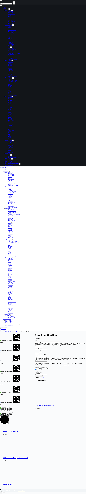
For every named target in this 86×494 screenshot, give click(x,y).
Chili (9, 294)
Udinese (10, 232)
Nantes (9, 248)
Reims (9, 253)
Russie (9, 292)
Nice (9, 249)
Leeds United (11, 196)
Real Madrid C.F (11, 173)
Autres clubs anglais (12, 207)
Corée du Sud (11, 283)
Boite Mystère (8, 314)
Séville (9, 178)
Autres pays (10, 299)
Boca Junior (10, 305)
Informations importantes (10, 325)
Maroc (9, 264)
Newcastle (10, 198)
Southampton (11, 206)
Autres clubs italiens (12, 237)
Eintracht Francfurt (12, 215)
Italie (9, 266)
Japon (9, 269)
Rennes (9, 254)
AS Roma (10, 225)
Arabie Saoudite (11, 281)
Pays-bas (10, 270)
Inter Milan (10, 223)
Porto (9, 311)
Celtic (9, 310)
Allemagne (10, 258)
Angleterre (10, 259)
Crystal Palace (11, 205)
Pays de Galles (11, 291)
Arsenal (9, 189)
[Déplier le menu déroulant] (9, 171)
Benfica (9, 306)
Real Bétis (10, 177)
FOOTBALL (5, 171)
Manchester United (12, 191)
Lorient (9, 252)
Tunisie (9, 277)
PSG (9, 240)
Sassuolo (10, 235)
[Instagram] (0, 489)
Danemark (10, 286)
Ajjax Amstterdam (12, 302)
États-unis (10, 274)
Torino (9, 236)
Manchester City (11, 192)
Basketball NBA (8, 321)
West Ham (10, 201)
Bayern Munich (11, 209)
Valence (9, 184)
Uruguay (10, 280)
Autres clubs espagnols (13, 185)
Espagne (10, 265)
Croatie (9, 273)
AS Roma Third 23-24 (10, 431)
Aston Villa (10, 203)
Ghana (9, 288)
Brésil (9, 262)
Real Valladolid (11, 183)
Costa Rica (10, 285)
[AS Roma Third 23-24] (45, 428)
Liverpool (10, 190)
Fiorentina (10, 229)
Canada (9, 276)
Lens (9, 243)
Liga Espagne (8, 172)
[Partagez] (3, 492)
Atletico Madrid (11, 175)
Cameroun (10, 282)
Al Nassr (10, 304)
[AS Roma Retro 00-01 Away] (45, 402)
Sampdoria (10, 234)
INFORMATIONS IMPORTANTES (11, 323)
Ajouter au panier (38, 376)
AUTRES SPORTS (7, 319)
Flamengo (10, 309)
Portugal (10, 268)
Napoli (9, 224)
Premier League (8, 186)
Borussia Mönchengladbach (14, 214)
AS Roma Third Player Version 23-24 (15, 458)
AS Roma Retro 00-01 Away (44, 405)
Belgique (10, 271)
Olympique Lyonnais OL (13, 241)
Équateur (10, 287)
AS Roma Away (8, 484)
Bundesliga (7, 208)
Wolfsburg (10, 219)
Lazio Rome (10, 231)
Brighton (10, 200)
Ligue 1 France (8, 239)
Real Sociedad (11, 179)
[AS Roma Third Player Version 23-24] (13, 454)
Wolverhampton (11, 202)
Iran (9, 289)
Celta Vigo (10, 181)
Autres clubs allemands (13, 220)
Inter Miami (10, 303)
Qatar (9, 296)
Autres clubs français (12, 256)
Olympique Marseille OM (13, 242)
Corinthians (10, 308)
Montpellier (10, 246)
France (9, 263)
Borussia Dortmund (12, 212)
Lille (9, 245)
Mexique (10, 279)
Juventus (10, 228)
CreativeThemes (21, 491)
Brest (9, 251)
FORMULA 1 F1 (9, 320)
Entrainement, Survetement (14, 317)
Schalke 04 (10, 218)
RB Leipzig (10, 213)
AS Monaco (10, 247)
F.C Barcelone (11, 174)
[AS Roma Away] (13, 481)
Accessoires (7, 315)
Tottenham (10, 194)
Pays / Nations (8, 257)
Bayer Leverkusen (12, 211)
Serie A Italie (8, 222)
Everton (9, 197)
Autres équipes (8, 300)
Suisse (9, 275)
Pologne (10, 293)
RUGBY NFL (8, 322)
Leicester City (11, 195)
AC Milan (10, 226)
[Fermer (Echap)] (4, 492)
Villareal (10, 180)
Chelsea (9, 188)
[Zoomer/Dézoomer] (0, 492)
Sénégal (9, 297)
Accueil (4, 169)
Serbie (9, 298)
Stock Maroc (11, 316)
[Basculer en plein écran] (1, 492)
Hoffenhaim (10, 217)
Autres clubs (10, 313)
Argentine (10, 260)
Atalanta (10, 230)
